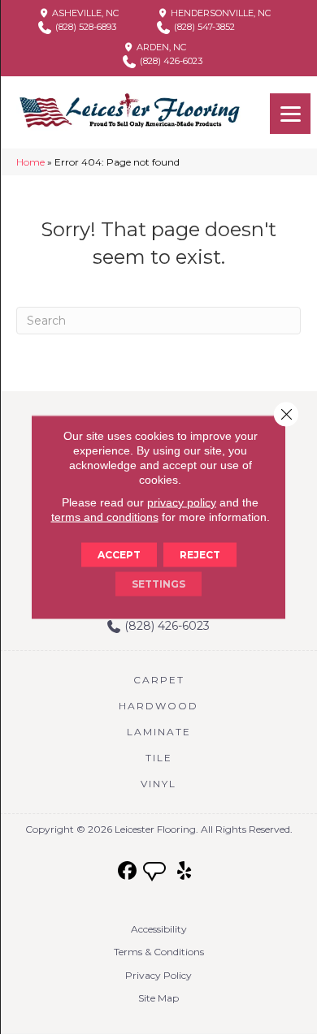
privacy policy (181, 502)
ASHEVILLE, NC (84, 13)
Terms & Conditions (159, 952)
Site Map (158, 998)
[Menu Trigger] (290, 113)
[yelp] (185, 871)
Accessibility (159, 929)
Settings (158, 584)
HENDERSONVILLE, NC (219, 13)
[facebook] (128, 871)
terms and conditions (104, 517)
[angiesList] (156, 873)
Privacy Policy (158, 975)
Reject (200, 555)
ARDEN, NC (160, 47)
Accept (119, 555)
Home (30, 162)
